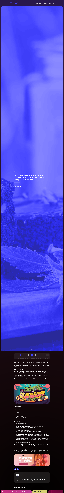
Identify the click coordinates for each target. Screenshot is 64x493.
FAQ (33, 3)
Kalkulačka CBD (45, 3)
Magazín (50, 3)
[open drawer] (31, 349)
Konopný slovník (38, 3)
